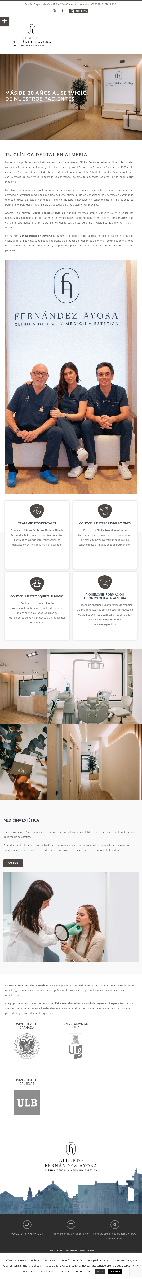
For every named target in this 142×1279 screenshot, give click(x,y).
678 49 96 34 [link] (111, 4)
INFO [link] (100, 1271)
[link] (4, 21)
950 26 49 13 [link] (97, 4)
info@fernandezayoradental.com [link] (71, 1233)
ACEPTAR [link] (115, 1271)
